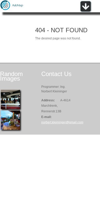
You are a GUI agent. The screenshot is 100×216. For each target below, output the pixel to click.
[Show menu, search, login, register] (85, 11)
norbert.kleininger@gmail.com (62, 122)
